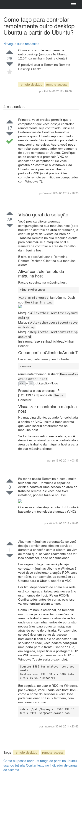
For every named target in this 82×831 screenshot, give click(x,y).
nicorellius (49, 726)
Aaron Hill (49, 193)
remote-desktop (31, 84)
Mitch (52, 523)
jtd (53, 460)
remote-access (56, 84)
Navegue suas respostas (21, 43)
